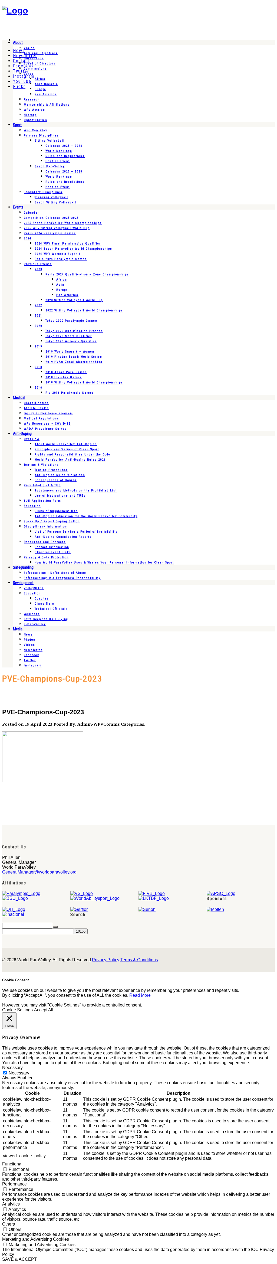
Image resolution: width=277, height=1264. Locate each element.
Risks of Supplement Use (56, 511)
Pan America (46, 94)
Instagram (33, 665)
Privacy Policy (105, 959)
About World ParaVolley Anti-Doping (66, 444)
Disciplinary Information (45, 526)
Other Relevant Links (53, 552)
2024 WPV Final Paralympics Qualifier (68, 243)
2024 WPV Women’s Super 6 (58, 254)
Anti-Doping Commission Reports (63, 537)
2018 (38, 367)
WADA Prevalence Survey (45, 429)
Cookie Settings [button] (17, 1010)
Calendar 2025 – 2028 (63, 146)
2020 (38, 326)
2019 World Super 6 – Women (69, 351)
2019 (38, 346)
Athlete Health (36, 408)
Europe (40, 89)
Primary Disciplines (41, 135)
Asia (60, 284)
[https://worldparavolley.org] (15, 10)
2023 (38, 269)
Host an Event (57, 161)
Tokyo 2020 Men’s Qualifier (68, 336)
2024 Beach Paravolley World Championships (73, 248)
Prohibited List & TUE (42, 485)
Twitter (30, 660)
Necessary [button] (12, 1067)
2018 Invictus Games (63, 377)
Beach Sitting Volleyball (55, 202)
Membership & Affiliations (47, 104)
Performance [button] (14, 1184)
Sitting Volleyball (50, 140)
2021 (38, 315)
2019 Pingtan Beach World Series (73, 357)
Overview (31, 439)
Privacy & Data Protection (46, 557)
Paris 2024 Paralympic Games (50, 233)
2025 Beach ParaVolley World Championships (63, 223)
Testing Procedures (51, 470)
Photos (29, 639)
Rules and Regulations (65, 156)
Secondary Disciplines (43, 192)
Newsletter (33, 650)
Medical (19, 397)
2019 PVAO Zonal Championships (74, 362)
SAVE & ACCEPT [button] (19, 1259)
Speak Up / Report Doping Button (52, 521)
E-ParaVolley (35, 624)
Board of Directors (40, 63)
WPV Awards (34, 110)
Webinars (32, 614)
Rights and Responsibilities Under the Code (72, 454)
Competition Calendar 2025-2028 (51, 218)
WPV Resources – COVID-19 (47, 423)
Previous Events (38, 264)
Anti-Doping (22, 433)
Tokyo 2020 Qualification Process (74, 331)
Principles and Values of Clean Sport (67, 449)
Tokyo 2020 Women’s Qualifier (71, 341)
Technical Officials (51, 609)
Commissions (35, 68)
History (30, 115)
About (18, 42)
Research (32, 99)
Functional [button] (12, 1164)
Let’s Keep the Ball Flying (46, 619)
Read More (140, 995)
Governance (34, 58)
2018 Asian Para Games (66, 372)
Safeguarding (23, 567)
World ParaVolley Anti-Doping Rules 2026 (70, 459)
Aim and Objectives (41, 53)
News (28, 634)
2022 (38, 305)
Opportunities (35, 120)
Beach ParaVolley (50, 166)
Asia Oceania (46, 84)
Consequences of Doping (56, 480)
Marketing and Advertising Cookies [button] (35, 1239)
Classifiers (44, 603)
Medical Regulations (41, 418)
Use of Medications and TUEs (60, 495)
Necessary (19, 1073)
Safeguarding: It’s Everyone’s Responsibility (62, 578)
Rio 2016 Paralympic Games (69, 393)
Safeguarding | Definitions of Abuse (55, 573)
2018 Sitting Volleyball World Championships (84, 382)
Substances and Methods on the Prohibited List (76, 490)
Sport (17, 124)
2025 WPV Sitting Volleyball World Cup (57, 228)
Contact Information (52, 547)
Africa (40, 79)
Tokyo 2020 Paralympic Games (71, 320)
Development (23, 582)
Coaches (42, 598)
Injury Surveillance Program (48, 413)
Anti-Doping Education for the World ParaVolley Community (86, 516)
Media (17, 629)
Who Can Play (35, 130)
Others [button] (8, 1224)
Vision (29, 48)
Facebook (31, 655)
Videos (29, 645)
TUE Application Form (42, 501)
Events (18, 207)
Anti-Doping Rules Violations (60, 475)
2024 (27, 238)
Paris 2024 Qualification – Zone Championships (87, 274)
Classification (36, 403)
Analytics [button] (11, 1204)
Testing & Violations (41, 465)
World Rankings (58, 151)
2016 (38, 387)
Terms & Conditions (139, 959)
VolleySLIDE (34, 588)
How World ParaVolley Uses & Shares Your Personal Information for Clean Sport (104, 562)
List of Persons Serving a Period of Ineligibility (76, 531)
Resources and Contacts (45, 542)
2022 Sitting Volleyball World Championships (84, 310)
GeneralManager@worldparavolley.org (39, 872)
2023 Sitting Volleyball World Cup (74, 300)
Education (32, 506)
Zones (29, 74)
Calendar (31, 212)
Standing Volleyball (51, 197)
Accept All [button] (43, 1010)
